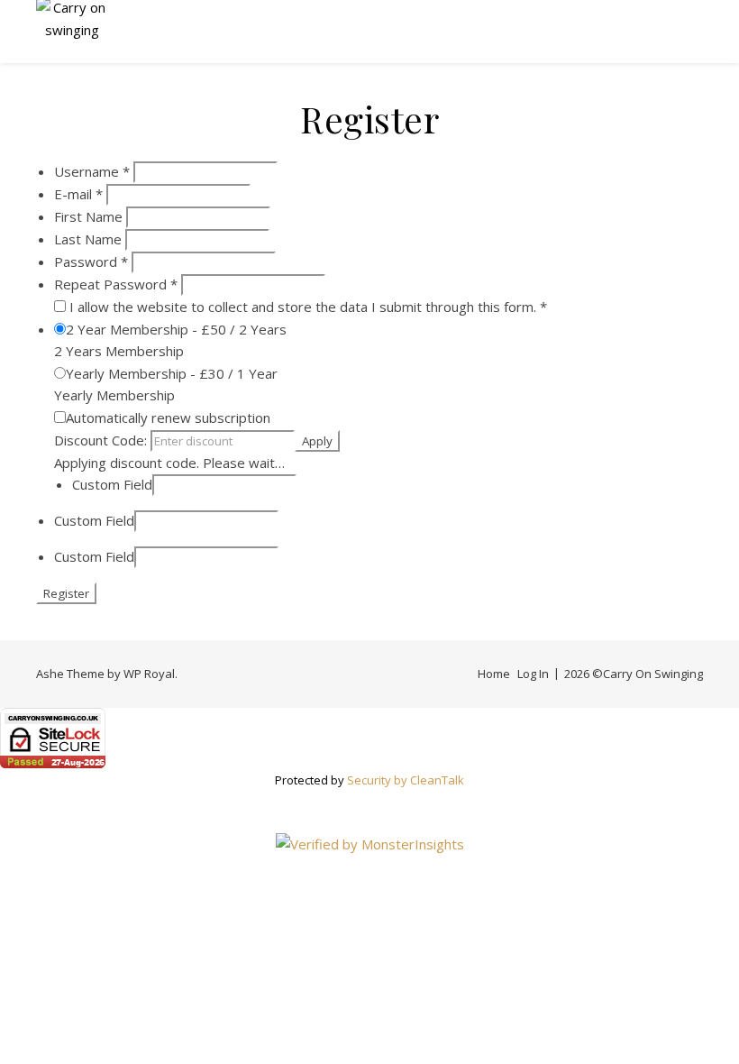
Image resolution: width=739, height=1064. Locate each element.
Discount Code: (102, 440)
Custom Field (112, 484)
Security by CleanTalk (405, 780)
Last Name (88, 239)
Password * (91, 261)
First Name (88, 216)
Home (494, 673)
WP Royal (149, 673)
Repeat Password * (116, 284)
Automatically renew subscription (168, 417)
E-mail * (78, 194)
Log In (533, 673)
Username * (92, 171)
